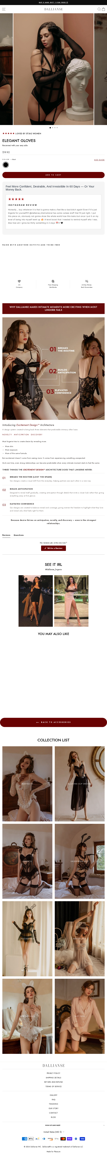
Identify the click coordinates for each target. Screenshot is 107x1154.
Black (5, 165)
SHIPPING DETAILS (53, 1077)
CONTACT (53, 1113)
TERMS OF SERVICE (53, 1086)
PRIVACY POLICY (53, 1073)
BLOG (53, 1117)
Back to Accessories (55, 722)
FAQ (53, 1099)
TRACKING (53, 1104)
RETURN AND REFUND (53, 1082)
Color (9, 159)
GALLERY (53, 1095)
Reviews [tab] (6, 536)
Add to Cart (30, 269)
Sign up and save (52, 1125)
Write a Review (56, 549)
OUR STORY (53, 1108)
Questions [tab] (19, 536)
